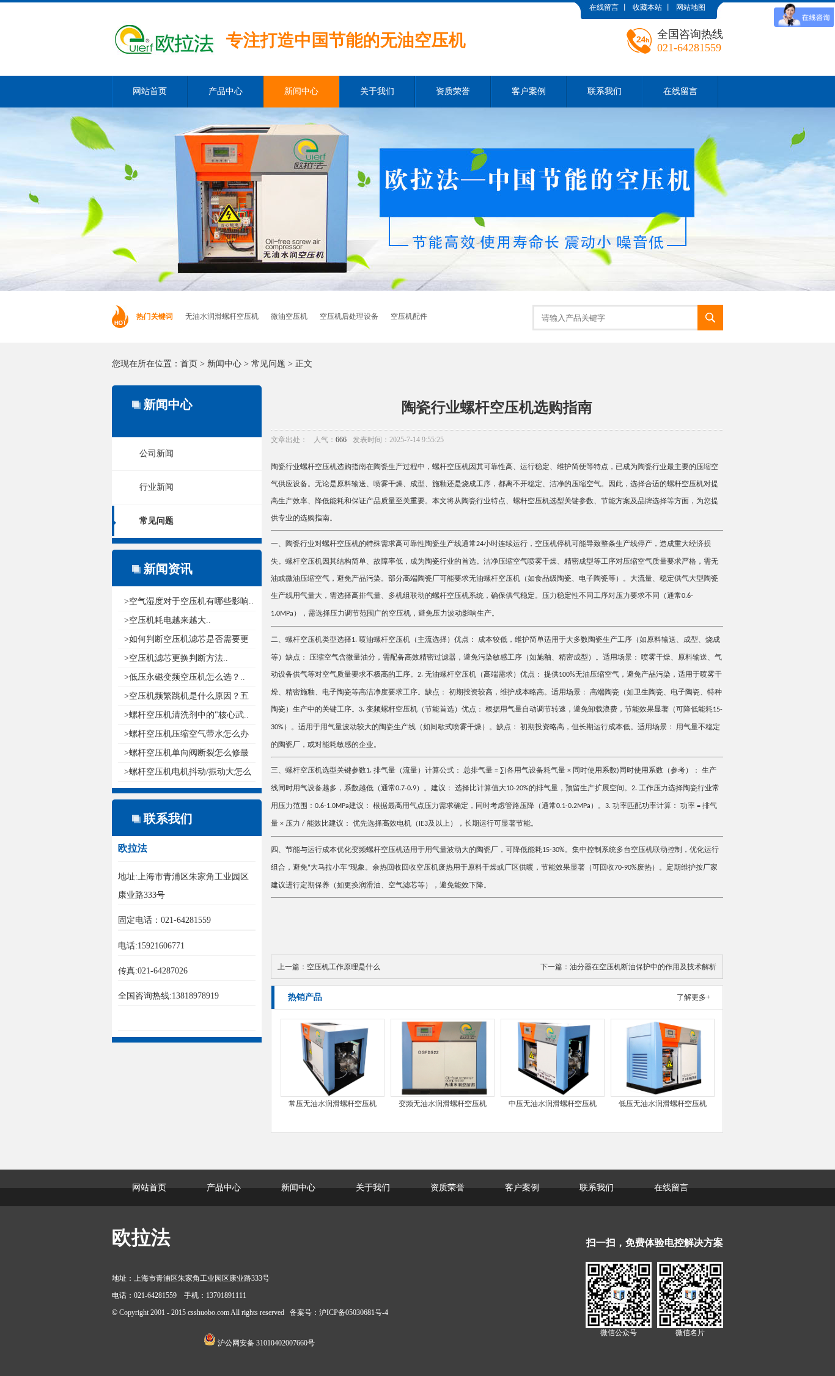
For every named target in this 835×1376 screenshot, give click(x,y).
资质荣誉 (453, 91)
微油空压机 (289, 316)
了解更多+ (693, 997)
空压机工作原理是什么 (343, 967)
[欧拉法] (289, 11)
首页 (188, 363)
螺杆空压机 (318, 466)
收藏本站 (647, 7)
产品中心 (225, 91)
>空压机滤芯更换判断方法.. (176, 658)
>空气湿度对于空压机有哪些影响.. (189, 601)
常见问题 (268, 363)
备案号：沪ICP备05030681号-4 (339, 1312)
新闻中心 (301, 91)
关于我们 (377, 91)
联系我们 (604, 91)
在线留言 (604, 7)
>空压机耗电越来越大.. (167, 620)
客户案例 (529, 91)
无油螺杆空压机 (494, 578)
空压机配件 (409, 316)
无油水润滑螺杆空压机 (222, 316)
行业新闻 (156, 487)
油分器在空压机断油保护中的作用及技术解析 (643, 967)
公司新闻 (156, 453)
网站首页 (150, 91)
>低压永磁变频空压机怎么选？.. (184, 677)
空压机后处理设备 (349, 316)
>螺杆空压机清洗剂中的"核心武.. (186, 714)
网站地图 (690, 7)
